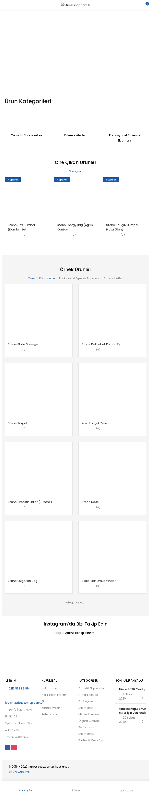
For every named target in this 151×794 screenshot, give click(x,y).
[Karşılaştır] (37, 220)
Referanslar (49, 714)
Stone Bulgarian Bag (22, 581)
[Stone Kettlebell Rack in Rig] (112, 312)
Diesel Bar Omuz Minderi (99, 581)
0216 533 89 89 (19, 688)
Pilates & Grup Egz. (91, 740)
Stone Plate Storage (23, 344)
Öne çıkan (76, 171)
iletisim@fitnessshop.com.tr (24, 703)
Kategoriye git (74, 602)
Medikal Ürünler (88, 714)
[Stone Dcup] (112, 469)
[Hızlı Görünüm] (30, 220)
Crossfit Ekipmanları (26, 135)
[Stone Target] (38, 390)
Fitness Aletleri (75, 135)
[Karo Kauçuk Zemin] (112, 390)
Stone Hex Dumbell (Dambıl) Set (21, 227)
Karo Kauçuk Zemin (95, 423)
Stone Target (18, 423)
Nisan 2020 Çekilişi (132, 689)
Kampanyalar (51, 708)
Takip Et (74, 633)
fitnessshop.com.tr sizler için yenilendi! (132, 711)
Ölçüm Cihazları (89, 721)
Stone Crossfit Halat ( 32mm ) (30, 502)
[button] (145, 5)
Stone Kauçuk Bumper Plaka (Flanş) (122, 227)
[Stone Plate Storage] (38, 312)
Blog (44, 701)
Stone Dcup (90, 502)
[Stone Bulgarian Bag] (38, 548)
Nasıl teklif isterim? (55, 695)
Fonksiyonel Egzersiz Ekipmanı (79, 278)
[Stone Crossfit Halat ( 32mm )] (38, 469)
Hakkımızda (49, 688)
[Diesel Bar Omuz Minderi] (112, 548)
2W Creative (21, 772)
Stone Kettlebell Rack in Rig (101, 344)
